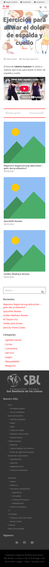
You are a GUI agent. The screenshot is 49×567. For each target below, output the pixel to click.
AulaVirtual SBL (16, 459)
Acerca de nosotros (15, 416)
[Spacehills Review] (24, 198)
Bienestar (13, 445)
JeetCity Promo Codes (14, 327)
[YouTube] (32, 542)
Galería (12, 481)
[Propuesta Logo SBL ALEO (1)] (5, 7)
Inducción (13, 463)
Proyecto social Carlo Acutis (21, 518)
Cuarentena (11, 348)
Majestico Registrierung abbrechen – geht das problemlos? (23, 167)
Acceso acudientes (17, 412)
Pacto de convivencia (18, 507)
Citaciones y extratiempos (20, 489)
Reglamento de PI (17, 466)
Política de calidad (17, 430)
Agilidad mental (13, 340)
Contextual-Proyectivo (20, 500)
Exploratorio (17, 492)
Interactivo (12, 478)
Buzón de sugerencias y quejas (22, 452)
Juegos (8, 357)
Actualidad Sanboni (17, 408)
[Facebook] (24, 542)
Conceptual (16, 496)
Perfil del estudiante (17, 419)
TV (9, 510)
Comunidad (12, 514)
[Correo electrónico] (16, 542)
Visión (12, 427)
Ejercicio (34, 59)
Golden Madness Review (16, 274)
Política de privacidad (16, 529)
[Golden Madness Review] (24, 251)
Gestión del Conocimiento (18, 456)
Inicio (24, 48)
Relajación (10, 365)
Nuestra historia (16, 437)
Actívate (26, 59)
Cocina (8, 344)
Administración (18, 503)
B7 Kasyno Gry (10, 319)
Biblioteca (14, 485)
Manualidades (12, 361)
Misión (12, 423)
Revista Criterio (16, 521)
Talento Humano (14, 441)
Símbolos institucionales (19, 434)
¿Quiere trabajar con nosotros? (22, 448)
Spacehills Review (13, 221)
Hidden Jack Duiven (13, 323)
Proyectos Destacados (19, 470)
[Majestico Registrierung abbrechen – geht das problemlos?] (24, 142)
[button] (40, 7)
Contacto (11, 525)
